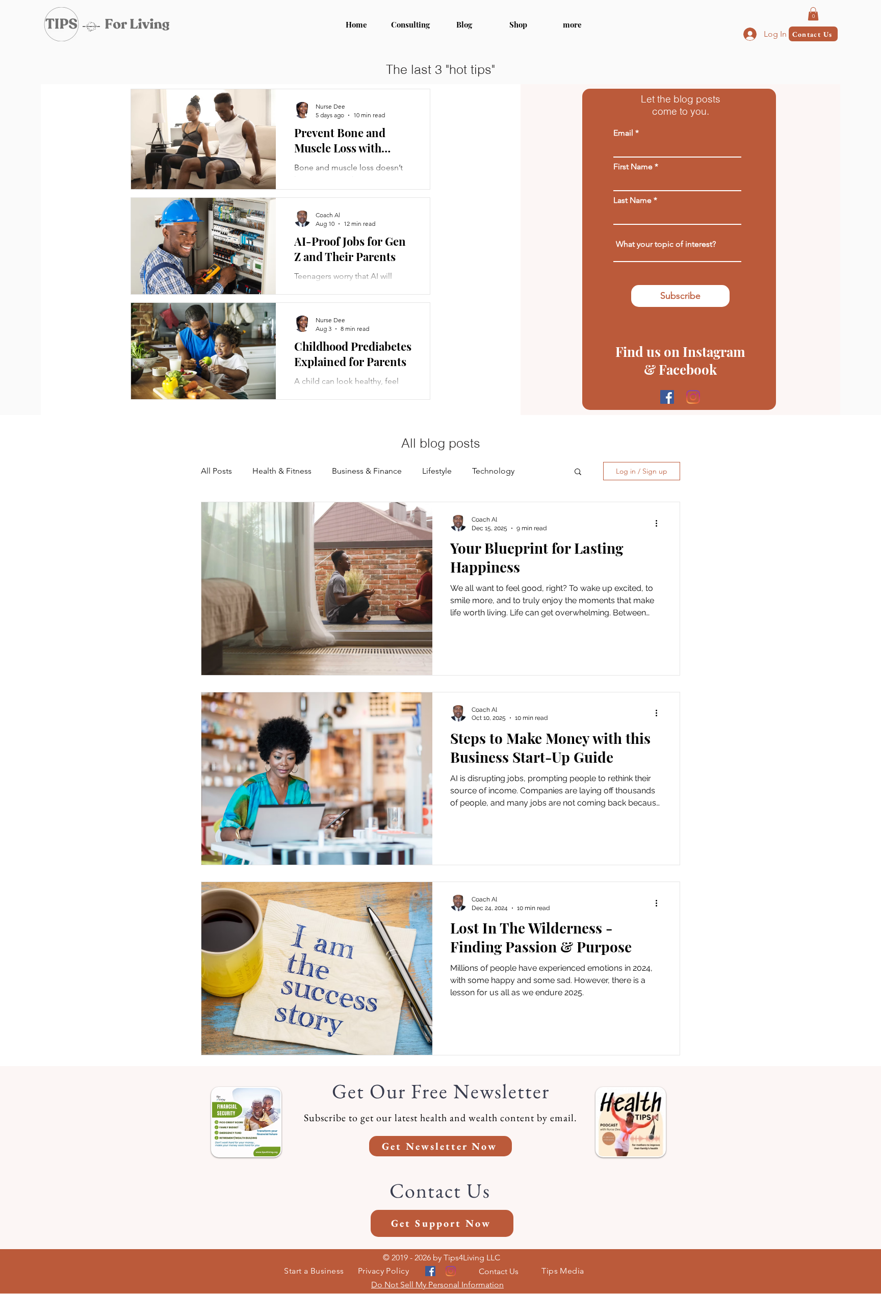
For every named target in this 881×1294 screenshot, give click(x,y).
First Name (633, 167)
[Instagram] (693, 397)
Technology (493, 471)
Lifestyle (437, 471)
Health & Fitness (282, 471)
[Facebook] (667, 397)
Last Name (632, 200)
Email (623, 133)
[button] (573, 24)
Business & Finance (367, 471)
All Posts (216, 471)
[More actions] (660, 523)
